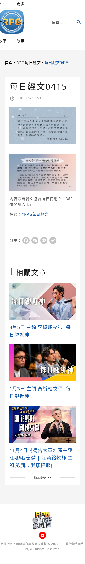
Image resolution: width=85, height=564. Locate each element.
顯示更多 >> (42, 477)
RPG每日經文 (29, 63)
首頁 (9, 63)
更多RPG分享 (20, 22)
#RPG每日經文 (34, 214)
